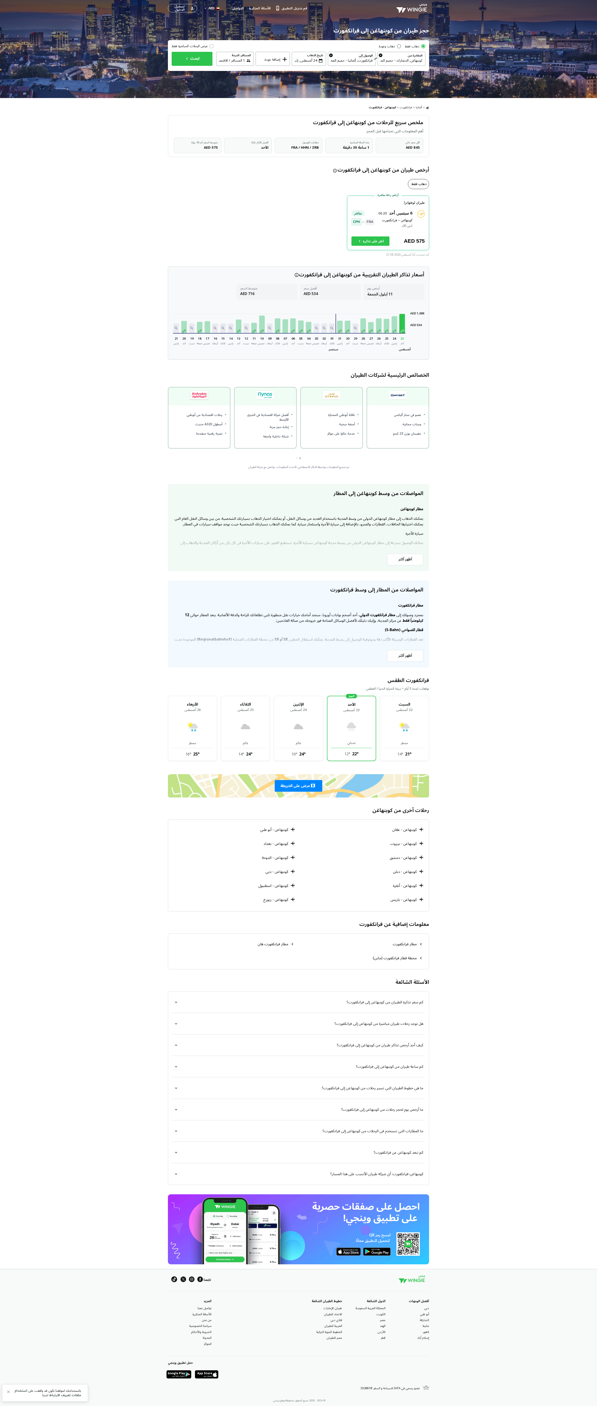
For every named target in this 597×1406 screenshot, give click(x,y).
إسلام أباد (423, 1338)
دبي (426, 1308)
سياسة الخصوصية (200, 1326)
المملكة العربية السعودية (370, 1308)
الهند (382, 1326)
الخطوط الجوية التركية (329, 1332)
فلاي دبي (336, 1320)
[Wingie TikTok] (174, 1280)
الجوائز (208, 1344)
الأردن (381, 1332)
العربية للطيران (333, 1326)
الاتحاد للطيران (333, 1314)
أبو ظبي (424, 1314)
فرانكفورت (406, 107)
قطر (383, 1338)
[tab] (418, 184)
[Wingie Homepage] (412, 8)
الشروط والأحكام (201, 1332)
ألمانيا (419, 107)
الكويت (380, 1314)
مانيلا (425, 1326)
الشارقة (424, 1320)
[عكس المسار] (376, 59)
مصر (382, 1320)
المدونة (207, 1338)
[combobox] (401, 60)
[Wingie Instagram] (191, 1280)
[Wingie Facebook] (200, 1280)
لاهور (426, 1332)
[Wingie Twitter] (183, 1280)
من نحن (207, 1320)
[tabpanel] (298, 225)
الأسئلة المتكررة (202, 1314)
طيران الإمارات (332, 1308)
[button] (402, 323)
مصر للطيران (334, 1338)
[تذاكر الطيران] (427, 107)
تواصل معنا (205, 1308)
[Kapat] (8, 1392)
